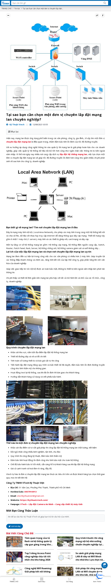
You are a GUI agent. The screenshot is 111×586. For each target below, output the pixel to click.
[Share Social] (103, 15)
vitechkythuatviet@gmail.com (30, 495)
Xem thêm (97, 581)
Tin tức (17, 8)
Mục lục (15, 131)
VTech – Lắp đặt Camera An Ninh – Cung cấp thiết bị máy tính (51, 504)
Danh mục (41, 581)
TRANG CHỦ (7, 8)
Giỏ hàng (69, 581)
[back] (8, 15)
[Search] (104, 3)
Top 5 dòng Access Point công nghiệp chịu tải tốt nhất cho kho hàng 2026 (38, 556)
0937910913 (30, 491)
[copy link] (97, 15)
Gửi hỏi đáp (16, 526)
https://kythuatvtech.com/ (34, 500)
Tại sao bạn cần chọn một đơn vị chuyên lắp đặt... (43, 8)
